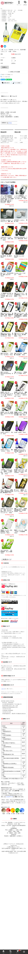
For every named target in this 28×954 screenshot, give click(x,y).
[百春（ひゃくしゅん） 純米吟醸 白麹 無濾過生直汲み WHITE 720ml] (7, 307)
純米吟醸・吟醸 (10, 13)
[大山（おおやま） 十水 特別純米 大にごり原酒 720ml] (7, 544)
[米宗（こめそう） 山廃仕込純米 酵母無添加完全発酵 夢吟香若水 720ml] (7, 484)
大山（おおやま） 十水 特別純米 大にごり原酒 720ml (7, 552)
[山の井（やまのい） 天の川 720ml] (7, 426)
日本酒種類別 (4, 13)
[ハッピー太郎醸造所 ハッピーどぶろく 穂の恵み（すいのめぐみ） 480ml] (20, 189)
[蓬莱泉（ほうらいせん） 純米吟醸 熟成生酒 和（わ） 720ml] (20, 443)
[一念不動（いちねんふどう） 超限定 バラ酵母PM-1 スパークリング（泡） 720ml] (7, 463)
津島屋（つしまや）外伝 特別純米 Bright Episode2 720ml (7, 531)
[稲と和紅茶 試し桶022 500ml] (7, 250)
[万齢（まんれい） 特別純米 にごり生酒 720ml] (20, 366)
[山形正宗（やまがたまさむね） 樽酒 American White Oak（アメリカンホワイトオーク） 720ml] (7, 502)
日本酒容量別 (4, 20)
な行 (15, 10)
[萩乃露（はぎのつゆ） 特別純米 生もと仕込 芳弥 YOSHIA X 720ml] (20, 463)
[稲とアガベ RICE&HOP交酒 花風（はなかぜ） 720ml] (7, 267)
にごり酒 (9, 16)
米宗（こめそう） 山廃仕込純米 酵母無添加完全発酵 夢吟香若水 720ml (7, 491)
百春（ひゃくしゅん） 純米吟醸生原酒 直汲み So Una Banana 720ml (7, 334)
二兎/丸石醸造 (19, 10)
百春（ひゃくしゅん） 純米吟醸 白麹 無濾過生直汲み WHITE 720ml (7, 315)
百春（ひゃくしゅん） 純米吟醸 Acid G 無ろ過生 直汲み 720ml (20, 334)
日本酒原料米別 (4, 14)
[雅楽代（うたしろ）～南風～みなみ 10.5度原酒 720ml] (20, 524)
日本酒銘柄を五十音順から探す (7, 10)
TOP (3, 952)
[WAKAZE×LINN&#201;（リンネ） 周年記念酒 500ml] (20, 231)
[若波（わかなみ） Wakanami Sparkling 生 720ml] (7, 366)
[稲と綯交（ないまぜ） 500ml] (20, 250)
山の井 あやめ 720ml (20, 432)
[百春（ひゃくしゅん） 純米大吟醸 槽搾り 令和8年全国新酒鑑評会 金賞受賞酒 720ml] (20, 307)
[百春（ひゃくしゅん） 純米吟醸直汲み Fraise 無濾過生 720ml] (20, 287)
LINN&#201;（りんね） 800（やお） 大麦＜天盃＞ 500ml (7, 238)
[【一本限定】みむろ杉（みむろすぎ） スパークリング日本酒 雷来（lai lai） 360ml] (7, 287)
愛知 (14, 11)
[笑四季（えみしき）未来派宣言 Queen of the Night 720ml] (7, 406)
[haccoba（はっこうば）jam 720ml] (20, 267)
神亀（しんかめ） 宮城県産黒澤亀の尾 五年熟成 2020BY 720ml (20, 510)
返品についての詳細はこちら (7, 74)
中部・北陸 (10, 11)
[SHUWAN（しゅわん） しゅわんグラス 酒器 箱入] (7, 214)
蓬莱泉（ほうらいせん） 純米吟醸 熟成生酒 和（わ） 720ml (20, 451)
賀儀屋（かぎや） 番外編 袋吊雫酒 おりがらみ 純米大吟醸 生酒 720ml (21, 413)
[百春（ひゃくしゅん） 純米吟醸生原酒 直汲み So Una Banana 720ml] (7, 327)
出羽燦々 (10, 14)
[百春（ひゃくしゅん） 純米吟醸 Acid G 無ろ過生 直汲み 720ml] (20, 327)
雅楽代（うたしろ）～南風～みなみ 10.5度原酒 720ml (20, 531)
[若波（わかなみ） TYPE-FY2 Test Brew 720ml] (7, 347)
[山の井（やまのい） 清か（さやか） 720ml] (7, 443)
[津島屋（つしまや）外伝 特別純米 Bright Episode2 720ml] (7, 524)
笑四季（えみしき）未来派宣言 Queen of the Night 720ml (7, 413)
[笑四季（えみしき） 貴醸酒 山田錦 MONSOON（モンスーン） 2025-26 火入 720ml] (20, 386)
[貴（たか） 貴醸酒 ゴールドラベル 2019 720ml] (20, 484)
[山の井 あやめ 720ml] (20, 426)
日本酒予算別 (4, 19)
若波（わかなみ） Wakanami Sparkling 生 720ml (7, 373)
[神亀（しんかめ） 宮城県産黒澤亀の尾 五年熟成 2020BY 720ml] (20, 502)
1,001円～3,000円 (11, 19)
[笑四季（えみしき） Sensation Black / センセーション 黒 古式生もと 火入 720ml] (7, 386)
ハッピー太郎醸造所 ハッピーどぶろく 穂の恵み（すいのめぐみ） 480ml (20, 197)
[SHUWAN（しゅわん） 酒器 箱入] (20, 214)
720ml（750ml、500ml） (12, 20)
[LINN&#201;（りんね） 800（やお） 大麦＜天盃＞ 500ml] (7, 231)
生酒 (8, 17)
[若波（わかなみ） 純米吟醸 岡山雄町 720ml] (20, 347)
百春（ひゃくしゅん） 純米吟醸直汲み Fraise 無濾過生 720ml (20, 295)
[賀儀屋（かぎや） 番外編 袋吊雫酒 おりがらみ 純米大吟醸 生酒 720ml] (20, 406)
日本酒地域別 (4, 11)
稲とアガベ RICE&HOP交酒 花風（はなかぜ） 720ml (7, 274)
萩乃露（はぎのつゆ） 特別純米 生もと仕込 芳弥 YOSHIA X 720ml (20, 471)
